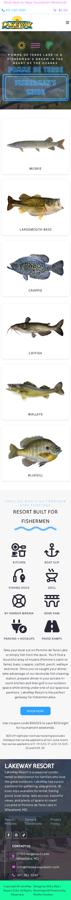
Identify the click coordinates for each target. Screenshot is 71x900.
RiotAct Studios (43, 894)
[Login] (47, 10)
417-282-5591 (15, 10)
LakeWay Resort (29, 766)
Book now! (35, 711)
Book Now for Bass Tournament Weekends (35, 2)
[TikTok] (24, 835)
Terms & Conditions (33, 821)
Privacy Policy (56, 821)
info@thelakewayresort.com (38, 867)
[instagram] (16, 835)
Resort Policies (11, 821)
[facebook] (8, 835)
